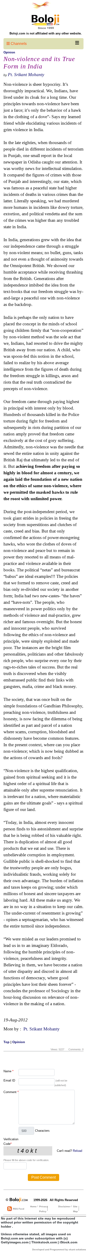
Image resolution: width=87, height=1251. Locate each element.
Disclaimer (64, 1206)
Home (33, 1206)
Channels (18, 44)
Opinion (9, 52)
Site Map (75, 1209)
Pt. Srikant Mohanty (26, 74)
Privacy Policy (43, 1209)
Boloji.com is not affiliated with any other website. (46, 33)
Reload (77, 1150)
